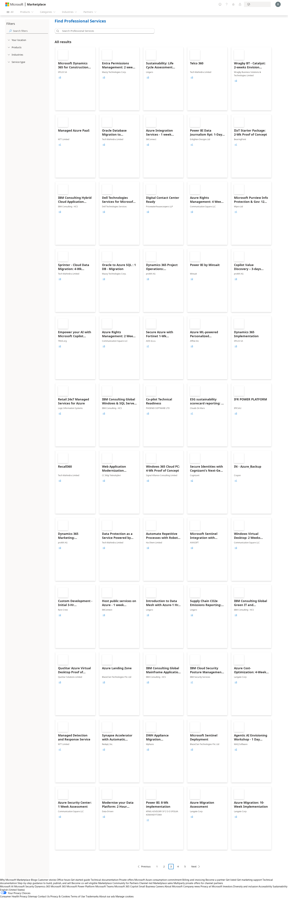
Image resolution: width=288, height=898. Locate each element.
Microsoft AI (7, 886)
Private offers (126, 879)
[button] (57, 31)
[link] (75, 78)
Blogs (34, 879)
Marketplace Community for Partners (118, 883)
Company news (191, 886)
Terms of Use (78, 896)
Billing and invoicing (193, 879)
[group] (60, 77)
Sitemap (32, 896)
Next (193, 866)
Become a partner (215, 879)
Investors (227, 886)
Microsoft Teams (104, 886)
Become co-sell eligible (85, 883)
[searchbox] (30, 30)
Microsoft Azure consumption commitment (158, 879)
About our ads (107, 896)
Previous (146, 866)
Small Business (147, 886)
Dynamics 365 (42, 886)
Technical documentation (104, 879)
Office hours (63, 879)
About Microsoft (173, 886)
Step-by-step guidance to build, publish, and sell (44, 883)
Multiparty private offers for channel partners (198, 883)
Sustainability (280, 886)
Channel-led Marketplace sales (156, 883)
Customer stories (47, 879)
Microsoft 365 (58, 886)
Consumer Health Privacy (13, 896)
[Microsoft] (14, 4)
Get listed (231, 879)
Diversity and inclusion (245, 886)
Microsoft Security (24, 886)
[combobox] (106, 31)
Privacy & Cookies (60, 896)
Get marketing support (249, 879)
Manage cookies (125, 896)
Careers (160, 886)
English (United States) (12, 889)
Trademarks (92, 896)
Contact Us (44, 896)
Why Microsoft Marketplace (15, 879)
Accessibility (265, 886)
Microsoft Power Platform (80, 886)
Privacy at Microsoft (211, 886)
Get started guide (80, 879)
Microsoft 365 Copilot (126, 886)
